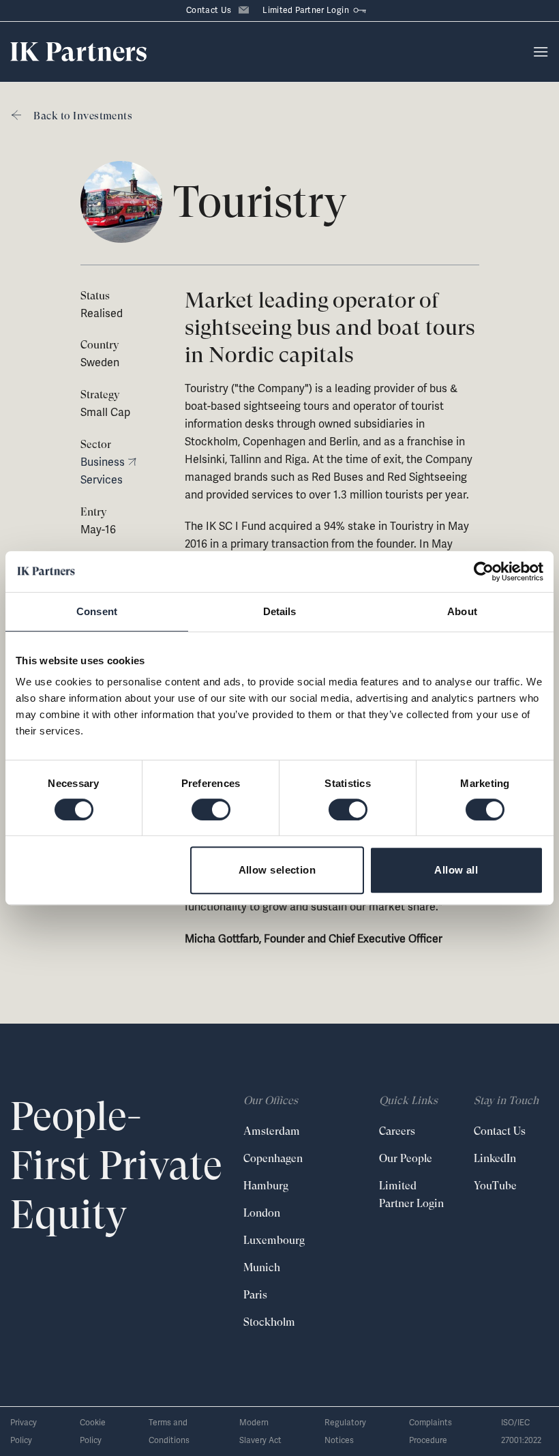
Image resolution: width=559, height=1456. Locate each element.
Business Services (102, 471)
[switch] (211, 809)
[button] (540, 51)
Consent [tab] (96, 611)
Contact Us (209, 10)
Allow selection (277, 870)
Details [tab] (280, 611)
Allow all (456, 870)
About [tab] (462, 611)
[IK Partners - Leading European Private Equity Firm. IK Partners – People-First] (78, 51)
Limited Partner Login (305, 10)
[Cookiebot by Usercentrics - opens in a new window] (483, 571)
